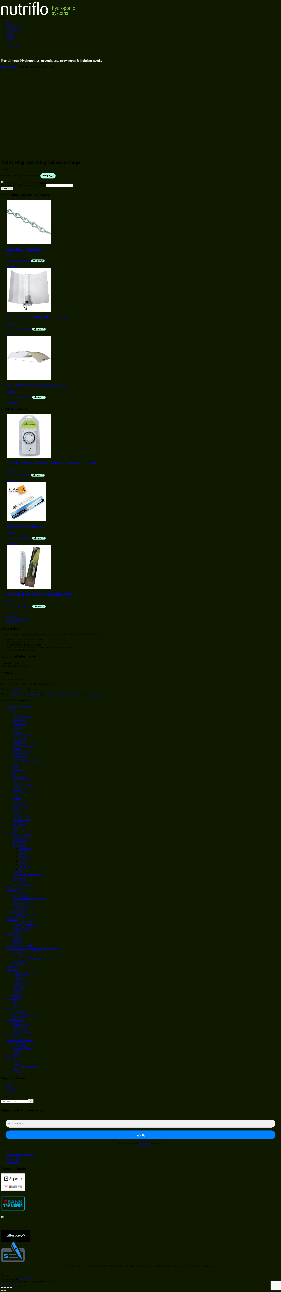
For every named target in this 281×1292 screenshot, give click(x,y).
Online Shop (13, 31)
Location (11, 36)
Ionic (15, 730)
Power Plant (24, 859)
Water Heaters (19, 1017)
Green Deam (19, 740)
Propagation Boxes (21, 982)
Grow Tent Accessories (18, 896)
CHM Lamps (19, 882)
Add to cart (7, 188)
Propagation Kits (20, 985)
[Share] (8, 1287)
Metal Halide (19, 877)
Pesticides (17, 938)
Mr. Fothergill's (14, 1035)
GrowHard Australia (22, 717)
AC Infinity (12, 709)
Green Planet (19, 738)
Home (10, 23)
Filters (16, 1001)
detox (15, 1069)
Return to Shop (25, 1279)
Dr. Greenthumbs (21, 780)
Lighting (13, 66)
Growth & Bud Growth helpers (27, 951)
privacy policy (145, 1143)
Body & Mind (13, 1056)
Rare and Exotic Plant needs (20, 946)
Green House (19, 719)
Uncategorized (13, 1072)
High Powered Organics (24, 788)
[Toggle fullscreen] (5, 1287)
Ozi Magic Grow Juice (23, 746)
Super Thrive (19, 825)
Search (4, 1097)
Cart (9, 1087)
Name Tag (18, 993)
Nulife (16, 764)
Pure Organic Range (16, 917)
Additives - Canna (21, 819)
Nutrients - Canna (21, 753)
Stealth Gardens (20, 830)
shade (56, 694)
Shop (9, 1084)
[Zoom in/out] (2, 1287)
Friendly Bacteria (21, 964)
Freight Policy (13, 1162)
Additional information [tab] (17, 619)
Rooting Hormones (22, 974)
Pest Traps (17, 940)
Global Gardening (21, 806)
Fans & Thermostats (22, 901)
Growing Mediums (16, 911)
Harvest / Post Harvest (17, 1043)
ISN (15, 775)
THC (15, 767)
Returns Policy (14, 1160)
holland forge (25, 848)
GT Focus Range (21, 722)
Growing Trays (20, 1027)
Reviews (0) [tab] (12, 622)
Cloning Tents (19, 988)
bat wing (76, 694)
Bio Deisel (18, 793)
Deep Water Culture (22, 927)
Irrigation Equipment (22, 1032)
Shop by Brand (14, 28)
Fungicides (18, 943)
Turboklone (18, 996)
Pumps (10, 1009)
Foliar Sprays (19, 961)
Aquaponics (12, 932)
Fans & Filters (13, 998)
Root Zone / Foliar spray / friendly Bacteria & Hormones (33, 948)
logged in (17, 689)
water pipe (18, 1064)
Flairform (17, 790)
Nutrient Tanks (20, 1030)
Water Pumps (19, 1011)
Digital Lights (19, 880)
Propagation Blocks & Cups (26, 972)
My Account (13, 1092)
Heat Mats (17, 980)
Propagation (12, 969)
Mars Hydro (24, 856)
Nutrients (11, 711)
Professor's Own (20, 756)
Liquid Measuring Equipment (26, 761)
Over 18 (11, 1059)
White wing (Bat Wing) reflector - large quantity (23, 185)
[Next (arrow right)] (5, 1290)
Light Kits (17, 872)
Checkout (11, 1089)
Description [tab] (12, 617)
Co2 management (21, 909)
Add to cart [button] (12, 266)
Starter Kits (12, 967)
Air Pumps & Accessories (25, 1014)
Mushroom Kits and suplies (19, 706)
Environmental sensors (23, 906)
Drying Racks (19, 1046)
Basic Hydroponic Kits (23, 922)
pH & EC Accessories (17, 888)
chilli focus (18, 769)
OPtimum (17, 732)
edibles (16, 1061)
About (10, 33)
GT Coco (17, 743)
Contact (10, 39)
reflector (49, 694)
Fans (15, 1003)
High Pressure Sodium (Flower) (27, 875)
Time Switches (19, 843)
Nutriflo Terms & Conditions (20, 1154)
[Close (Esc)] (11, 1287)
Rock (15, 801)
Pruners (16, 1051)
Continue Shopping (10, 1284)
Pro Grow (23, 861)
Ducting (16, 1006)
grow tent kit (19, 893)
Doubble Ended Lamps (23, 885)
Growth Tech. (19, 814)
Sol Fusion (24, 867)
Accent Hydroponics (96, 694)
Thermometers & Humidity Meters (29, 898)
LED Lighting (19, 846)
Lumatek (23, 853)
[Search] (31, 1101)
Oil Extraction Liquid (23, 1048)
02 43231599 (13, 46)
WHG (16, 811)
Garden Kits (12, 919)
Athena (16, 714)
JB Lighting (24, 864)
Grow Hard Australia (22, 785)
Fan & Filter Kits (21, 903)
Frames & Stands (21, 1024)
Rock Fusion (19, 759)
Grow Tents (12, 890)
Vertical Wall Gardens (23, 930)
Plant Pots (17, 1022)
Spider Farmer (25, 851)
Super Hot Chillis (21, 1038)
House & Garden (21, 751)
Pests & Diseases (15, 935)
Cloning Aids (19, 977)
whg (21, 869)
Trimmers (17, 1053)
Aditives (11, 772)
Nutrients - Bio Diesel (23, 735)
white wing (65, 694)
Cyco (15, 796)
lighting (16, 990)
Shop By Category (15, 25)
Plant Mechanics (20, 777)
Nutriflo (16, 748)
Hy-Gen (16, 727)
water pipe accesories (28, 1067)
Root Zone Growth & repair (37, 959)
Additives (17, 953)
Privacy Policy (13, 1157)
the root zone (25, 956)
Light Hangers (19, 840)
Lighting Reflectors (21, 694)
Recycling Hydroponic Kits (25, 925)
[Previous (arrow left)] (2, 1290)
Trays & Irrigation (15, 1019)
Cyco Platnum (19, 725)
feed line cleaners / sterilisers (20, 1040)
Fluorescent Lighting (22, 835)
